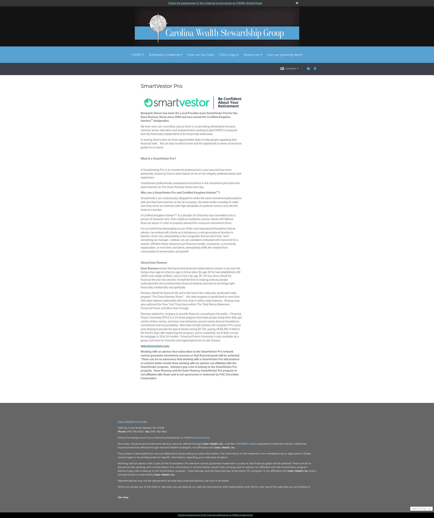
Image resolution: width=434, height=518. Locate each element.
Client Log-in (229, 55)
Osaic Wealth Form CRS (132, 421)
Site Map (123, 497)
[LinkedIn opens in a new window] (308, 69)
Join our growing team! (285, 55)
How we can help (200, 55)
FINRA (239, 443)
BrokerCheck (202, 437)
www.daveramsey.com (155, 346)
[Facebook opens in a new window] (315, 69)
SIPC (247, 443)
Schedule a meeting (164, 55)
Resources (252, 55)
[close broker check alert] (297, 3)
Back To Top (420, 508)
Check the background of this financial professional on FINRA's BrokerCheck (215, 3)
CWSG (136, 55)
